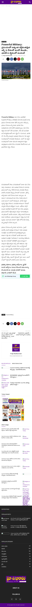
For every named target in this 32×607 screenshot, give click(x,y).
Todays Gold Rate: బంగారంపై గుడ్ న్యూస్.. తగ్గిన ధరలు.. (11, 489)
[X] (15, 59)
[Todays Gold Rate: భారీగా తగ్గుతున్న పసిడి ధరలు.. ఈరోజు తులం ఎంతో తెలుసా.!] (5, 535)
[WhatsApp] (22, 59)
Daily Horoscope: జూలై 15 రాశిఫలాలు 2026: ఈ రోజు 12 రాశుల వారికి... (11, 437)
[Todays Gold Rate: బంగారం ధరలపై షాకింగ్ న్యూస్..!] (5, 385)
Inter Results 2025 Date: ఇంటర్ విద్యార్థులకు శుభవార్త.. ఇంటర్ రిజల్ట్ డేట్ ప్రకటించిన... (20, 519)
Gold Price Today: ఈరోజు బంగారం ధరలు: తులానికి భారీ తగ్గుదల (11, 459)
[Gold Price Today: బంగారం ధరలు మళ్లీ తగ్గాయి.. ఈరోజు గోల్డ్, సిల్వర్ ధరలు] (26, 431)
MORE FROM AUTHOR (17, 364)
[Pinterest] (18, 59)
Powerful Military (10, 314)
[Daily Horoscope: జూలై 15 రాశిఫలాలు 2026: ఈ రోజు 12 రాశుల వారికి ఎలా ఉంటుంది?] (26, 438)
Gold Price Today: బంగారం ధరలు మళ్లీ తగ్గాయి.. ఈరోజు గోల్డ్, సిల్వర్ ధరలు (10, 429)
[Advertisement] (16, 24)
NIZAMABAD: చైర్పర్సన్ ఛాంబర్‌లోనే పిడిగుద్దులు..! (9, 482)
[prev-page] (2, 390)
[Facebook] (11, 59)
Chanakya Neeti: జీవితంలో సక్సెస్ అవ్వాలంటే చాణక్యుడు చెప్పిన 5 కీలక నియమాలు (11, 497)
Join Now (25, 276)
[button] (2, 2)
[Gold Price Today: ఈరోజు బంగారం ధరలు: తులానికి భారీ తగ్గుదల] (26, 461)
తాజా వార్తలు (8, 5)
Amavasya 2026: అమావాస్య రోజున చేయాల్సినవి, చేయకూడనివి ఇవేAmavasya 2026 (11, 445)
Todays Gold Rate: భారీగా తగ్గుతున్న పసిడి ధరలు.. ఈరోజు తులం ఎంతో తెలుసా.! (20, 534)
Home (3, 5)
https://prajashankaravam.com (16, 355)
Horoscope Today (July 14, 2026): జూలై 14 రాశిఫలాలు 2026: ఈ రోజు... (11, 467)
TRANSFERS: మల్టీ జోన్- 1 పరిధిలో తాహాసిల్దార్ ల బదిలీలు (23, 333)
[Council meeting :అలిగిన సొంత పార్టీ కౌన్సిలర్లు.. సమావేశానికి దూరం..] (5, 369)
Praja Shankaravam (7, 55)
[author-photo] (16, 351)
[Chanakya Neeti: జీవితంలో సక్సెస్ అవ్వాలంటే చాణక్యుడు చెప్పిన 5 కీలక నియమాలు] (26, 505)
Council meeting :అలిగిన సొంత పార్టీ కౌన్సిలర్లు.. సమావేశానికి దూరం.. (10, 474)
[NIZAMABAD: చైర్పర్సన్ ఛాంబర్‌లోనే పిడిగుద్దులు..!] (5, 377)
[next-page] (5, 390)
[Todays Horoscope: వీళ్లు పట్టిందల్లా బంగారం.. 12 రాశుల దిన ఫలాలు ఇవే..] (5, 527)
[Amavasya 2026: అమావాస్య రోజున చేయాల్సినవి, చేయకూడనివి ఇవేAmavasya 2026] (26, 446)
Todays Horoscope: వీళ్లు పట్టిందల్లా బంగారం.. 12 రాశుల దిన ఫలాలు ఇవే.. (19, 526)
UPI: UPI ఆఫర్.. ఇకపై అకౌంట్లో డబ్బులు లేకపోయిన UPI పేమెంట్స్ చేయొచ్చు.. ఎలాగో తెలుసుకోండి (8, 335)
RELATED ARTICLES (6, 364)
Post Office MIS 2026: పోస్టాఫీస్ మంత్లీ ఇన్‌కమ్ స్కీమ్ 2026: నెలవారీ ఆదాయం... (10, 452)
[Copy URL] (8, 59)
